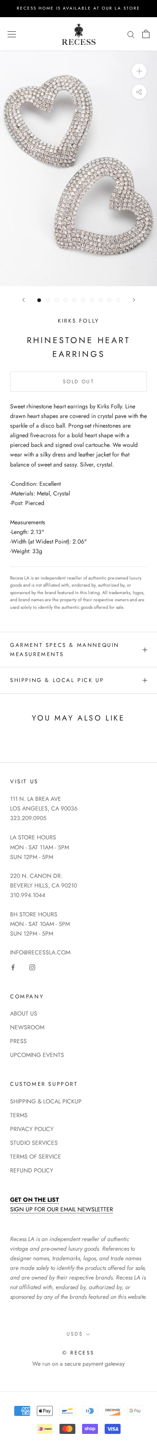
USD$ (75, 1334)
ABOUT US (23, 1013)
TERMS (19, 1115)
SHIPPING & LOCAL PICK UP (57, 680)
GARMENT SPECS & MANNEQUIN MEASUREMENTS (64, 649)
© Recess (78, 1353)
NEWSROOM (27, 1027)
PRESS (18, 1041)
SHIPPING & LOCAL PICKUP (46, 1101)
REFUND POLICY (31, 1170)
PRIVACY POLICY (32, 1129)
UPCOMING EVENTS (37, 1055)
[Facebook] (13, 967)
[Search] (131, 34)
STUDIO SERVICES (34, 1143)
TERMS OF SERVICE (35, 1156)
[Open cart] (145, 34)
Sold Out (78, 381)
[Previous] (23, 300)
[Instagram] (32, 967)
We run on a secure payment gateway (78, 1363)
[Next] (134, 300)
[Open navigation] (12, 34)
